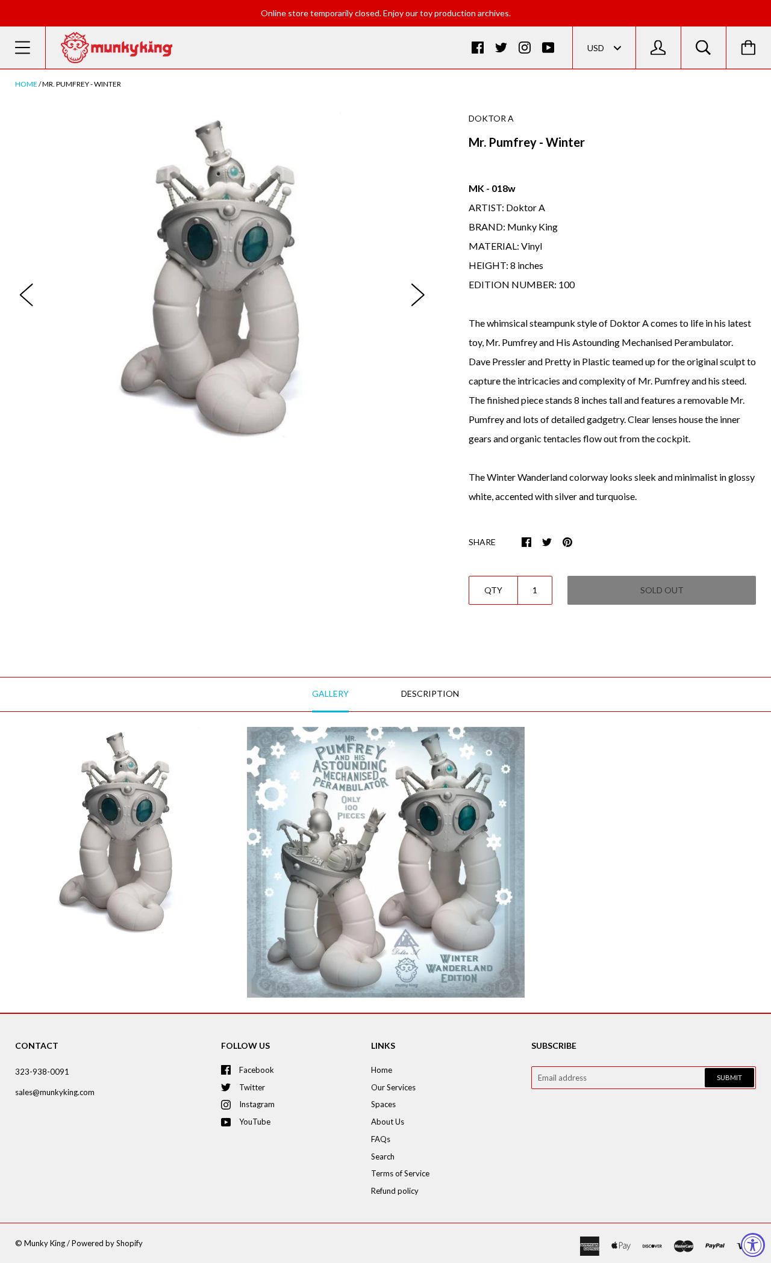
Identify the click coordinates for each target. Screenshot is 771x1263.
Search (383, 1156)
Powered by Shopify (107, 1243)
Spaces (383, 1104)
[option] (222, 283)
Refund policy (395, 1191)
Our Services (393, 1087)
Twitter (252, 1087)
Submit (729, 1077)
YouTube (254, 1121)
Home (26, 83)
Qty (493, 590)
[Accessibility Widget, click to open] (753, 1245)
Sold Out (662, 590)
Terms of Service (400, 1173)
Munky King (44, 1243)
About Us (387, 1121)
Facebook (256, 1070)
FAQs (380, 1139)
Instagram (257, 1104)
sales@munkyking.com (55, 1092)
